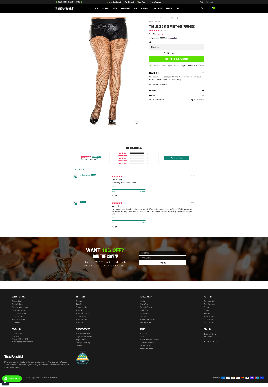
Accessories (125, 8)
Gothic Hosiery (155, 21)
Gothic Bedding (17, 316)
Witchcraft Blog (81, 319)
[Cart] (212, 8)
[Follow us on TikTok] (214, 341)
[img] (117, 176)
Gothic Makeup (17, 304)
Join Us (163, 262)
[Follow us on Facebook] (204, 341)
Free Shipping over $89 (178, 66)
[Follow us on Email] (217, 341)
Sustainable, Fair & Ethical (149, 340)
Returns (152, 95)
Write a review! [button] (177, 158)
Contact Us (210, 2)
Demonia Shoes (146, 307)
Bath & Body (158, 8)
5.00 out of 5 (96, 157)
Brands (169, 8)
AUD (201, 2)
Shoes (114, 8)
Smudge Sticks (81, 307)
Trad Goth (207, 313)
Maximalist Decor (18, 310)
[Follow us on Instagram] (207, 341)
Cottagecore (208, 319)
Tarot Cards (80, 304)
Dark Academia (209, 304)
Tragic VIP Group (210, 334)
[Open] (5, 381)
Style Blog (16, 322)
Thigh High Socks (18, 319)
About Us (143, 334)
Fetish (206, 307)
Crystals (79, 301)
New (96, 8)
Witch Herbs (80, 310)
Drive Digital (53, 378)
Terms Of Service (146, 349)
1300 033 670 (22, 339)
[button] (154, 30)
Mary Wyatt (144, 304)
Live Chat (15, 336)
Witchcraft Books (82, 313)
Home (136, 8)
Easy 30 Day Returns (197, 66)
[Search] (202, 8)
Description (153, 73)
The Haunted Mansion (148, 319)
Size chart (171, 53)
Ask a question (199, 99)
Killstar (142, 301)
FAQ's (142, 337)
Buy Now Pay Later (147, 343)
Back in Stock (17, 301)
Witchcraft (145, 8)
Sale (177, 8)
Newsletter (208, 337)
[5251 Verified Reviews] (81, 352)
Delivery (152, 90)
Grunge (206, 310)
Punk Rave (144, 313)
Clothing (105, 8)
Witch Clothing (209, 316)
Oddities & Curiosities (20, 307)
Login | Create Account (84, 337)
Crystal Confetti (81, 316)
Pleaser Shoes (145, 322)
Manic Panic (144, 310)
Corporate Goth (209, 301)
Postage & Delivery (83, 343)
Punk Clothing (209, 322)
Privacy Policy (145, 346)
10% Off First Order (83, 334)
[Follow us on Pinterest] (210, 341)
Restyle (143, 316)
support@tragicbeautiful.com (22, 342)
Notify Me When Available (176, 59)
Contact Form (17, 334)
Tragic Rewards (81, 340)
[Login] (209, 8)
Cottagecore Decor (19, 313)
